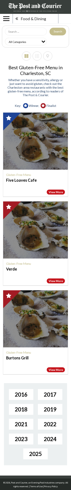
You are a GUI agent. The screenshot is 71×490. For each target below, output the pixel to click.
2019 (50, 409)
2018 (21, 409)
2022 (50, 424)
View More (56, 192)
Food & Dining (33, 18)
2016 (21, 394)
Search (58, 31)
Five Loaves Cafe (21, 180)
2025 (35, 453)
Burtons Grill (17, 357)
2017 (50, 394)
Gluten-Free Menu (18, 175)
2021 (21, 424)
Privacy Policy (51, 486)
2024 (50, 439)
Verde (11, 269)
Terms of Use (36, 486)
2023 (21, 439)
